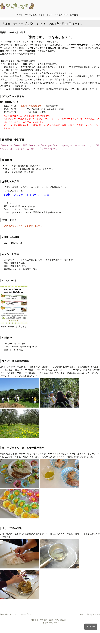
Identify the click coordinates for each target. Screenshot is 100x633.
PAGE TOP (91, 626)
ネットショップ (45, 14)
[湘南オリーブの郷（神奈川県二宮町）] (21, 6)
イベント (19, 14)
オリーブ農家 (31, 14)
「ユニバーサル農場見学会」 (32, 105)
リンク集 (79, 614)
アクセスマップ (61, 14)
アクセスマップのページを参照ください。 (23, 225)
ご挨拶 (88, 614)
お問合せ (74, 14)
